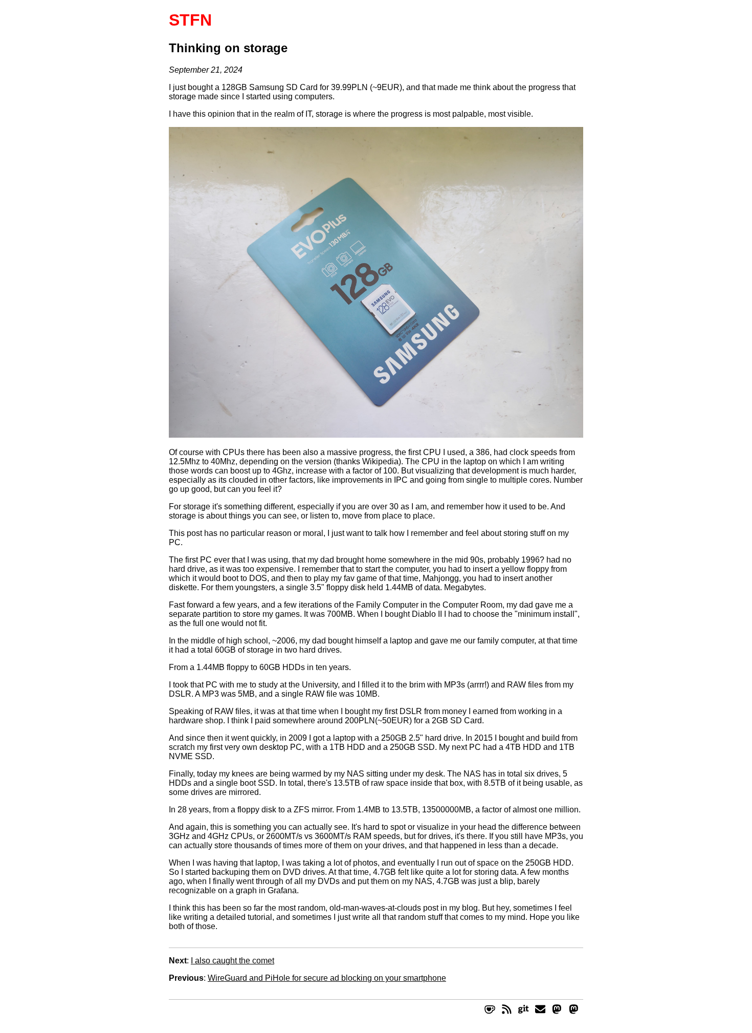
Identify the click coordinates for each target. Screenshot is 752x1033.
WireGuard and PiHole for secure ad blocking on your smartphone (327, 978)
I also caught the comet (232, 960)
